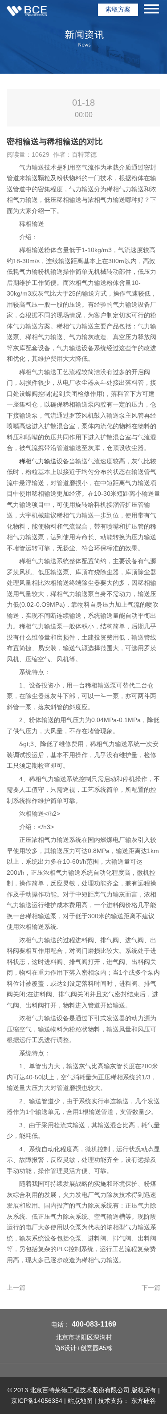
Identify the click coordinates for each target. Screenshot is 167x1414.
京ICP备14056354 (36, 1400)
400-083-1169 (94, 1324)
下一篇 (151, 1287)
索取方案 (118, 9)
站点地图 (80, 1400)
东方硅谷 (143, 1400)
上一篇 (16, 1287)
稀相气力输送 (38, 461)
